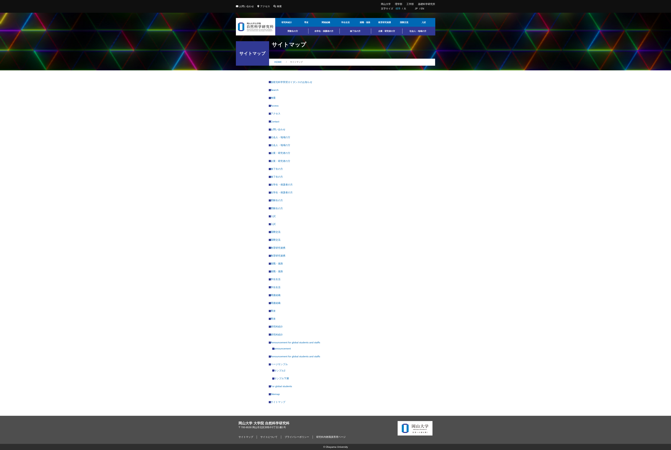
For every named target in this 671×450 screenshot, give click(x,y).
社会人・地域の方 (418, 31)
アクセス (265, 6)
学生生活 (345, 22)
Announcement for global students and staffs (296, 342)
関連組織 (326, 22)
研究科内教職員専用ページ (331, 437)
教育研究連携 (384, 22)
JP (416, 8)
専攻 (306, 22)
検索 (279, 6)
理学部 (398, 4)
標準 (398, 8)
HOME (278, 62)
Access (276, 105)
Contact (276, 121)
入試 (424, 22)
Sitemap (276, 394)
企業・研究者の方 (386, 31)
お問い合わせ (246, 6)
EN (422, 8)
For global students (282, 386)
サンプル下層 (282, 378)
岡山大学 (386, 4)
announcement (283, 348)
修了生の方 (355, 31)
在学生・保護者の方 (324, 31)
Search (276, 90)
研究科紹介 (287, 22)
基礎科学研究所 (426, 4)
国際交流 (404, 22)
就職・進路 (365, 22)
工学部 (410, 4)
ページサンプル (280, 364)
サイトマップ (279, 402)
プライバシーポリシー (297, 437)
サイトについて (268, 437)
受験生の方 (292, 31)
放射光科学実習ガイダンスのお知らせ (292, 82)
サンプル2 (280, 370)
